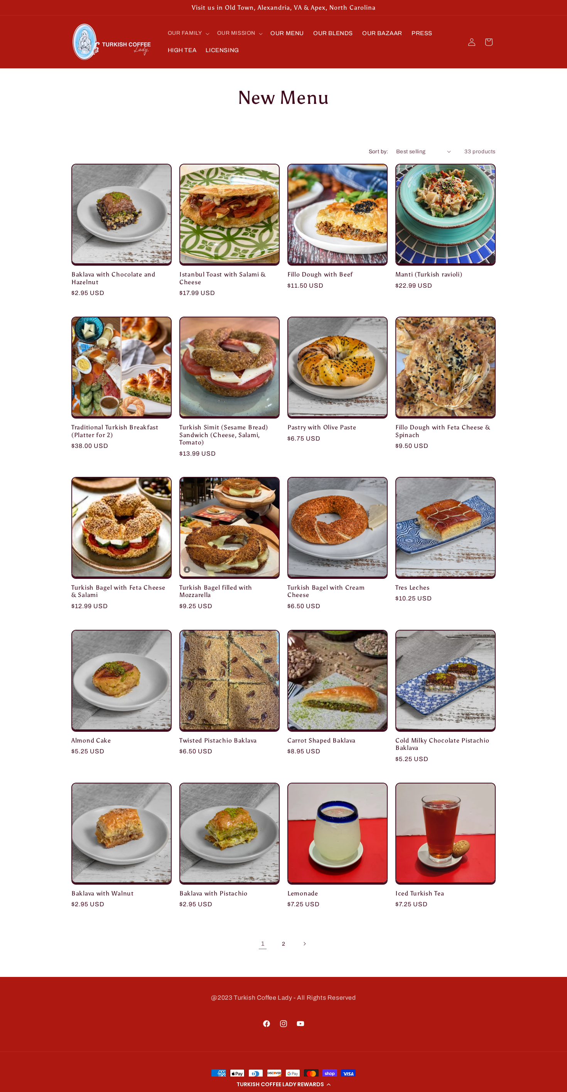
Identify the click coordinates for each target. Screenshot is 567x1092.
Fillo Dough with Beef (320, 274)
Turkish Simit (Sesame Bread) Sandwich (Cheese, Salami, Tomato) (223, 435)
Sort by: (378, 151)
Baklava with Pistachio (213, 893)
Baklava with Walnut (102, 893)
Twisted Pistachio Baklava (218, 740)
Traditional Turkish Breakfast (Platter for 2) (115, 431)
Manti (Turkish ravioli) (428, 274)
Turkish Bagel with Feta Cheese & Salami (118, 591)
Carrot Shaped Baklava (321, 740)
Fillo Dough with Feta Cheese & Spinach (442, 431)
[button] (283, 1084)
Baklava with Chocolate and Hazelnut (113, 278)
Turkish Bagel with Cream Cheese (325, 591)
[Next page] (304, 943)
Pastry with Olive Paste (321, 427)
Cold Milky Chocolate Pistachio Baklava (442, 744)
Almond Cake (91, 740)
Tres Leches (412, 587)
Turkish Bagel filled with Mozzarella (215, 591)
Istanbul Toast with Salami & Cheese (222, 278)
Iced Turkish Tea (419, 893)
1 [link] (263, 943)
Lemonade (302, 893)
